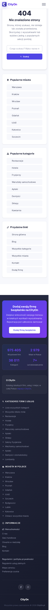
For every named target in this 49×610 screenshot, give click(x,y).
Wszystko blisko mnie (15, 412)
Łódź (14, 122)
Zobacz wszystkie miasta (17, 516)
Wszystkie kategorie (21, 248)
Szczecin (16, 136)
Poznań (15, 108)
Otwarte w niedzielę (11, 542)
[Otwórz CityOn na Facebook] (21, 587)
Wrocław (16, 101)
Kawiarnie (16, 210)
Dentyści (16, 196)
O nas (4, 533)
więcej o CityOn (24, 388)
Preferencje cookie (10, 571)
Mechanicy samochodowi (17, 446)
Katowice (16, 129)
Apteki (15, 189)
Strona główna (19, 234)
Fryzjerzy (16, 175)
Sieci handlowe (9, 538)
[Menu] (44, 4)
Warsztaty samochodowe (24, 182)
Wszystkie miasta (20, 255)
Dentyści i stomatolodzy (16, 455)
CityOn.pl (41, 605)
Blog (14, 241)
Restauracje (17, 160)
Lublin (7, 507)
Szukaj (26, 56)
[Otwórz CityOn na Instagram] (28, 587)
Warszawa (17, 87)
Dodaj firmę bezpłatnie (24, 330)
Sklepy (15, 203)
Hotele (15, 168)
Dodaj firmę (17, 270)
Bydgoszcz (10, 503)
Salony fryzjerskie (13, 442)
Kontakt (15, 263)
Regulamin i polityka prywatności (17, 559)
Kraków (15, 94)
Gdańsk (15, 115)
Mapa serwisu (8, 568)
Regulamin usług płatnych (13, 563)
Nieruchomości (12, 529)
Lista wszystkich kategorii (17, 407)
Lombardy (10, 459)
